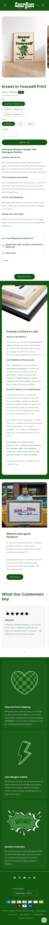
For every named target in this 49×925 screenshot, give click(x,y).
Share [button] (6, 260)
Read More (15, 577)
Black (30, 124)
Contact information (26, 918)
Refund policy (41, 911)
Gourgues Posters (15, 910)
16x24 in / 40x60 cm (13, 109)
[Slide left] (19, 81)
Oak (20, 124)
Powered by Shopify (28, 910)
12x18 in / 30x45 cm (13, 104)
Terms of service (25, 914)
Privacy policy (12, 914)
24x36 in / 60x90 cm (13, 114)
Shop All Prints (24, 276)
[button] (4, 5)
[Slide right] (29, 81)
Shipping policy (38, 914)
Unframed (8, 124)
